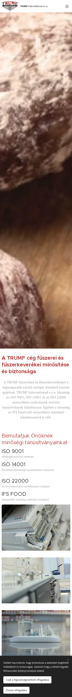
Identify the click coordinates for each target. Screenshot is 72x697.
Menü (67, 6)
